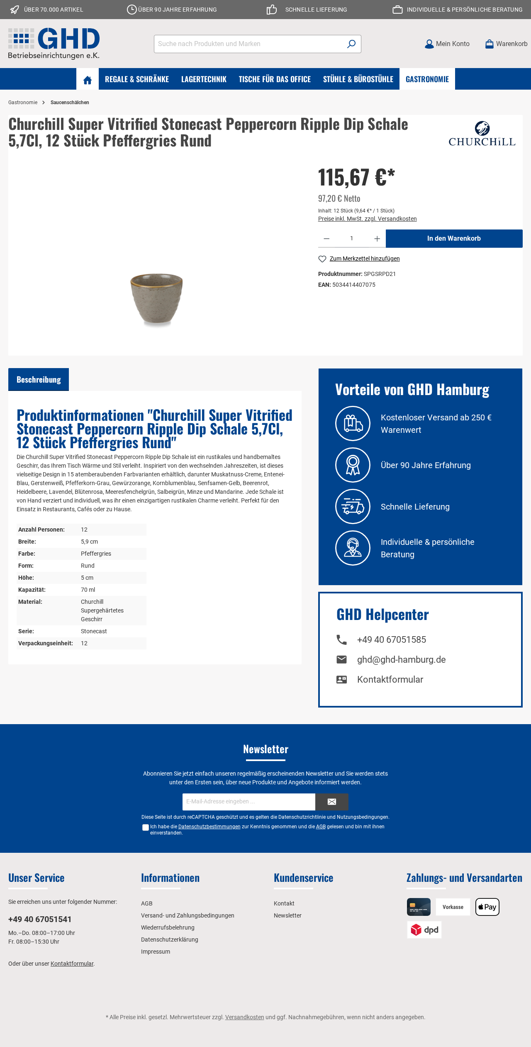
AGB (321, 827)
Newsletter (288, 915)
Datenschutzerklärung (169, 939)
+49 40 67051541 (40, 919)
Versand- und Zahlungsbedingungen (187, 915)
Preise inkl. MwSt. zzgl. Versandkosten (367, 218)
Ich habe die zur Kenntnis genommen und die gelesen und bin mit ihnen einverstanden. (267, 830)
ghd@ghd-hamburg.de (401, 659)
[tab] (38, 379)
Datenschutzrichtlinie (302, 817)
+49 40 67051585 (391, 640)
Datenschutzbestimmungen (209, 827)
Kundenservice (304, 877)
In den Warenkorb (454, 238)
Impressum (155, 951)
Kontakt (284, 903)
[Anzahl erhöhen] (377, 238)
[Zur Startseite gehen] (54, 44)
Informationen (170, 877)
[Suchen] (351, 44)
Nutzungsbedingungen (362, 817)
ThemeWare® (360, 1026)
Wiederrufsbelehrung (168, 927)
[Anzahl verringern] (326, 238)
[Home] (87, 79)
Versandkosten (244, 1017)
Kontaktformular (390, 679)
